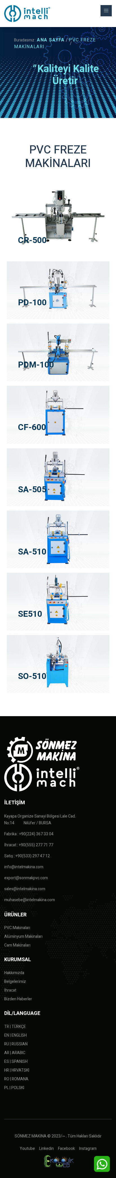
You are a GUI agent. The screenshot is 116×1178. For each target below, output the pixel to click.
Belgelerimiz (15, 982)
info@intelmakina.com (23, 867)
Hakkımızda (14, 973)
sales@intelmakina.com (24, 889)
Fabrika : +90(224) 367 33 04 (28, 834)
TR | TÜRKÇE (15, 1027)
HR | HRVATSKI (16, 1070)
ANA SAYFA (50, 40)
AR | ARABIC (14, 1053)
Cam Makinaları (17, 945)
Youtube (27, 1149)
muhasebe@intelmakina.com (29, 900)
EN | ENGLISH (15, 1035)
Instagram (88, 1149)
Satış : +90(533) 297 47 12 (27, 856)
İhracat (10, 990)
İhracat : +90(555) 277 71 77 (28, 845)
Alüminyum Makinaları (23, 936)
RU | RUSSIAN (16, 1044)
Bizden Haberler (18, 999)
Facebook (66, 1149)
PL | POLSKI (14, 1088)
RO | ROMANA (16, 1079)
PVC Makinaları (17, 928)
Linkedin (46, 1149)
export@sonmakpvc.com (26, 878)
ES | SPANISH (16, 1062)
